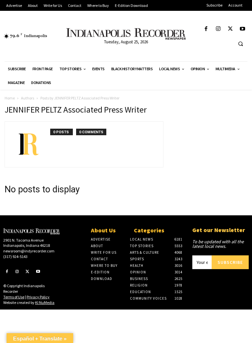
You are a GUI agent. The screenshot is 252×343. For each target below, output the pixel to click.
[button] (240, 43)
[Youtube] (242, 29)
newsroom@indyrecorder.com (28, 250)
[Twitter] (230, 29)
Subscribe (230, 262)
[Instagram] (218, 29)
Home (10, 98)
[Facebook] (205, 29)
